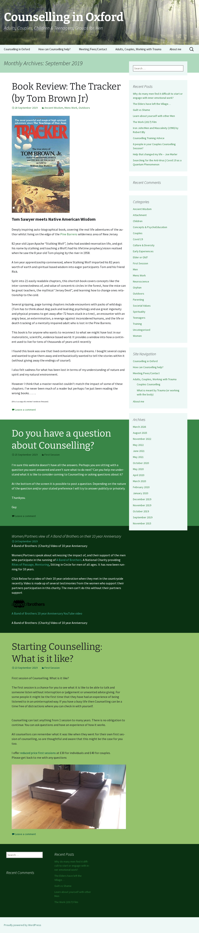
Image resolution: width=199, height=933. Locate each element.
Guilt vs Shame (141, 110)
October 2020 (141, 463)
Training (137, 323)
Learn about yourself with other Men (154, 116)
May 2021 (138, 457)
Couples (137, 233)
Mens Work (71, 107)
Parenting (138, 299)
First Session (52, 454)
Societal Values (142, 305)
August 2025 (140, 433)
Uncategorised (141, 330)
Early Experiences (143, 251)
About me (175, 49)
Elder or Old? (140, 257)
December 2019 (142, 499)
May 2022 (138, 445)
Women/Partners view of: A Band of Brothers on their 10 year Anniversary (66, 536)
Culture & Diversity (143, 245)
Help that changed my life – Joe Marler (155, 154)
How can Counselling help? (54, 49)
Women (137, 336)
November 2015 (142, 523)
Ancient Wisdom (54, 107)
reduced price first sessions (38, 753)
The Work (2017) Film (145, 122)
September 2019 (142, 517)
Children (137, 221)
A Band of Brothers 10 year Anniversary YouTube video (47, 613)
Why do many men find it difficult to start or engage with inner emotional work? (71, 865)
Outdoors (84, 107)
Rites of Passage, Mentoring (30, 564)
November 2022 (142, 439)
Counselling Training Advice (148, 138)
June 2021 (139, 451)
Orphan (137, 287)
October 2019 (141, 511)
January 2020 (140, 493)
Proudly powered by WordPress (22, 925)
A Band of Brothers (69, 560)
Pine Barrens (68, 234)
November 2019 (142, 505)
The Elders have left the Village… (152, 104)
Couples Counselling (148, 384)
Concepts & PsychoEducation (150, 227)
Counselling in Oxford (17, 49)
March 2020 (139, 481)
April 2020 (138, 475)
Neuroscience (141, 281)
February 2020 (141, 487)
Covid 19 (138, 239)
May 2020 (138, 469)
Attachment (140, 215)
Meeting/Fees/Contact (93, 49)
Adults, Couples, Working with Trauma (138, 49)
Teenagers (139, 317)
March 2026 (139, 427)
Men (135, 269)
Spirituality (139, 311)
